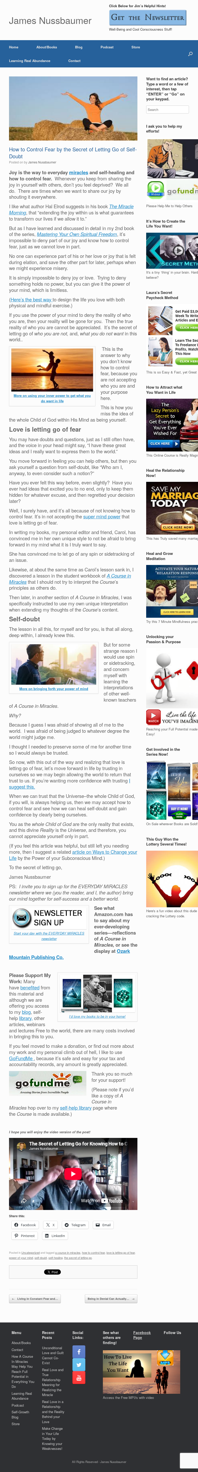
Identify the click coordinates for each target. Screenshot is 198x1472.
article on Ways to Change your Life (73, 854)
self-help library (76, 1107)
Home (13, 47)
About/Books (46, 47)
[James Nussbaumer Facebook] (78, 1351)
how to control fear (93, 1252)
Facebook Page (142, 1335)
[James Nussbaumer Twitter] (78, 1364)
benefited (29, 987)
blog (26, 1011)
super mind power (101, 516)
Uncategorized (30, 1252)
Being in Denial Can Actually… (111, 1299)
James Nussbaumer (42, 162)
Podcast (107, 47)
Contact (74, 60)
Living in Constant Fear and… (35, 1299)
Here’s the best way (32, 299)
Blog (78, 47)
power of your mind (21, 1258)
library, (26, 1018)
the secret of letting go (78, 1258)
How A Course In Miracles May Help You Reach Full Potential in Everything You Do (23, 1371)
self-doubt (41, 1258)
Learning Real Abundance (29, 60)
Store (135, 47)
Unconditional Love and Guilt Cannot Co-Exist (53, 1355)
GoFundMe (21, 1058)
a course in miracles (67, 1252)
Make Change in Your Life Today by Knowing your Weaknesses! (52, 1438)
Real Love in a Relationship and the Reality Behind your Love (53, 1411)
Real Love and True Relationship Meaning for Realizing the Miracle (52, 1382)
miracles (78, 172)
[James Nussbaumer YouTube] (78, 1377)
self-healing (55, 1258)
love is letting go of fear (120, 1252)
